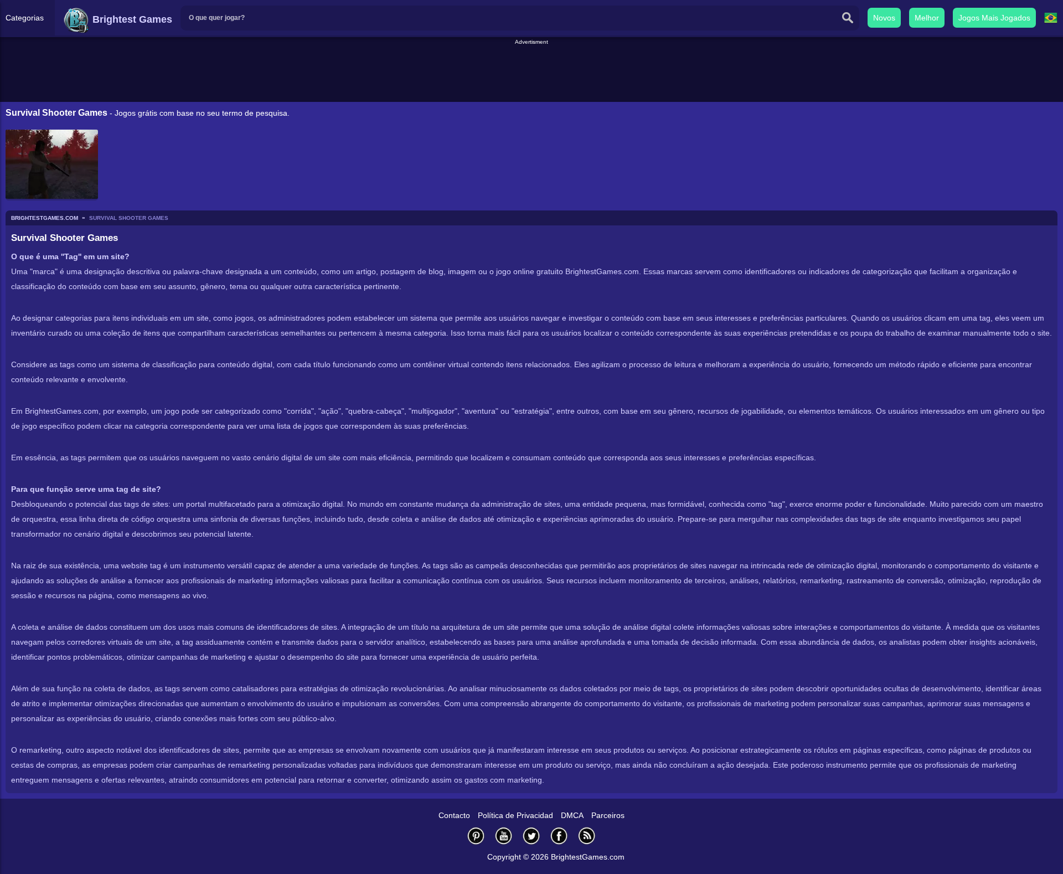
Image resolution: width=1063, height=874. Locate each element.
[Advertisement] (531, 71)
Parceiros (608, 815)
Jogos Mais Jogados (994, 17)
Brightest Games (131, 19)
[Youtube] (504, 835)
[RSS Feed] (587, 835)
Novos (884, 17)
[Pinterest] (476, 835)
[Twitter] (531, 835)
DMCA (572, 815)
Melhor (927, 17)
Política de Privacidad (515, 815)
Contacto (454, 815)
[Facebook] (559, 835)
